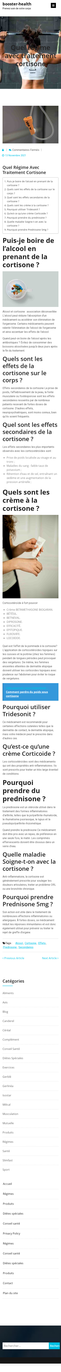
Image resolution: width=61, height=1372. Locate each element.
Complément (11, 1039)
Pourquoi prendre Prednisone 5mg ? (27, 229)
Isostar (7, 1095)
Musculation (10, 1114)
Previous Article (14, 958)
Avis (5, 1002)
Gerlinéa (8, 1086)
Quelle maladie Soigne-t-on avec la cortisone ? (26, 223)
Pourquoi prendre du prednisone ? (26, 217)
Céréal (7, 1030)
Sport (6, 1169)
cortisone (30, 943)
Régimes (8, 1142)
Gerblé (7, 1077)
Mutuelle (8, 1123)
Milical (7, 1104)
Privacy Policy (11, 1233)
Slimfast (8, 1160)
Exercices (8, 1067)
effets (42, 943)
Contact (8, 1283)
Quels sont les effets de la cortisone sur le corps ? (31, 191)
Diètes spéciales (13, 1058)
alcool (19, 943)
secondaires (25, 947)
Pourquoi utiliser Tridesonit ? (23, 209)
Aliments (8, 993)
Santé (6, 1151)
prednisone (10, 947)
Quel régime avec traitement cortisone (30, 55)
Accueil (7, 1184)
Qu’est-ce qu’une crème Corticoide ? (27, 213)
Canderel (8, 1021)
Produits (8, 1132)
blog (5, 1012)
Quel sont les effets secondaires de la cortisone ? (28, 199)
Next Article (49, 958)
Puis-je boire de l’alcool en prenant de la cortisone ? (30, 183)
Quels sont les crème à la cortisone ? (27, 205)
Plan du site (10, 1293)
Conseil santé (11, 1049)
